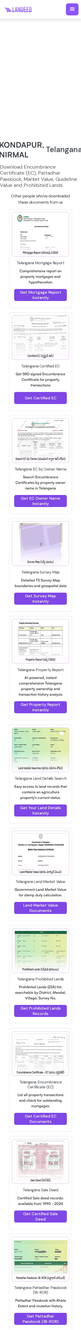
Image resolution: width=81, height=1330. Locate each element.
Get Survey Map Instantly (40, 598)
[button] (72, 9)
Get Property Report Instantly (40, 707)
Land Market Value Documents (40, 908)
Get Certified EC (40, 398)
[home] (20, 9)
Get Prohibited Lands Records (40, 1011)
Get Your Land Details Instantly (40, 810)
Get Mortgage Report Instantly (40, 295)
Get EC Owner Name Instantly (40, 501)
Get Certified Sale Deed (40, 1216)
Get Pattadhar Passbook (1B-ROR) (40, 1319)
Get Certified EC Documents (40, 1118)
